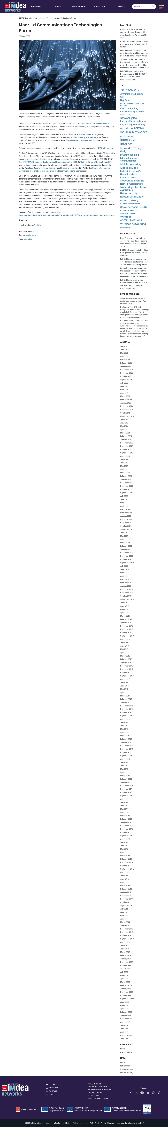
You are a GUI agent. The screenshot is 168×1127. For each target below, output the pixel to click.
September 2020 (127, 563)
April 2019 (124, 613)
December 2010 (126, 929)
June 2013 (124, 846)
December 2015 (126, 746)
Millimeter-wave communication (128, 159)
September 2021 (127, 529)
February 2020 (126, 583)
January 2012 (125, 892)
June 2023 (124, 463)
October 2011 (125, 902)
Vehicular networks (128, 214)
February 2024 (126, 436)
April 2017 (124, 693)
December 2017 (126, 666)
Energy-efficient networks (133, 121)
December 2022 (126, 483)
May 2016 (124, 729)
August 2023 (125, 456)
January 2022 (125, 516)
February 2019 (126, 619)
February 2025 (126, 400)
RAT (91, 1123)
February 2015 (126, 779)
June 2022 (124, 499)
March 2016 (125, 736)
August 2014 (125, 799)
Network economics (128, 177)
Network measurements (131, 184)
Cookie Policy (100, 1123)
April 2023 (124, 469)
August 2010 (125, 942)
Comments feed (126, 1069)
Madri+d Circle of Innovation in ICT (95, 162)
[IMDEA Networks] (15, 7)
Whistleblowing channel (98, 1099)
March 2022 (125, 509)
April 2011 (124, 919)
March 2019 (125, 616)
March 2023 (125, 473)
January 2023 (125, 479)
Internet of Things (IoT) (131, 150)
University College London (82, 140)
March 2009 (125, 982)
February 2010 (126, 955)
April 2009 (124, 979)
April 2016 (124, 732)
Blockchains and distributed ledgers (132, 104)
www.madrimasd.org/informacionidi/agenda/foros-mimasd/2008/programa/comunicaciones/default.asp (67, 215)
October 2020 (125, 559)
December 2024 (126, 406)
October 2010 (125, 936)
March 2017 (125, 696)
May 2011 (124, 916)
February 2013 (126, 859)
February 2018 (126, 659)
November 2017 (126, 669)
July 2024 (124, 420)
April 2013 (124, 852)
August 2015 (125, 759)
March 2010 (125, 952)
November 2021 (126, 523)
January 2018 (125, 663)
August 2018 (125, 639)
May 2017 (124, 689)
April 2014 (124, 812)
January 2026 (125, 366)
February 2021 (126, 546)
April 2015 (124, 772)
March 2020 (125, 579)
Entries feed (125, 1066)
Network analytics (128, 174)
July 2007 (124, 1025)
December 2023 (126, 443)
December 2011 (126, 896)
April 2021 (124, 539)
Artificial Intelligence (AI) (131, 95)
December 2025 (126, 370)
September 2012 (127, 869)
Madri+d (37, 225)
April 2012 (124, 882)
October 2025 (125, 376)
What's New (78, 6)
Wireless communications (131, 218)
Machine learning (129, 154)
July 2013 (124, 842)
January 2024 (125, 440)
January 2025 (125, 403)
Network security (128, 193)
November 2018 (126, 629)
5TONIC (131, 90)
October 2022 (125, 489)
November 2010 (126, 932)
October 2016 (125, 712)
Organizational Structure (99, 1090)
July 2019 (124, 603)
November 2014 (126, 789)
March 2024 (125, 433)
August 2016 (125, 719)
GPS (121, 128)
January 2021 (125, 549)
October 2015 (125, 752)
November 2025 (126, 373)
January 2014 (125, 822)
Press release (126, 1052)
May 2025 (124, 390)
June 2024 (124, 423)
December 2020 (126, 553)
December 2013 (126, 826)
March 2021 (125, 543)
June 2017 (124, 686)
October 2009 (125, 965)
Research (37, 6)
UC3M (144, 207)
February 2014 (126, 819)
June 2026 (124, 350)
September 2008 (127, 999)
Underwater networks (129, 210)
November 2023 (126, 446)
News (36, 18)
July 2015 (124, 762)
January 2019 (125, 623)
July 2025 (124, 383)
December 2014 (126, 786)
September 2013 (127, 836)
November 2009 (126, 962)
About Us (99, 6)
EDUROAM (53, 1091)
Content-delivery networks (132, 112)
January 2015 (125, 782)
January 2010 (125, 959)
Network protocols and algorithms (133, 189)
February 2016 (126, 739)
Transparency (93, 1096)
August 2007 (125, 1022)
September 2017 (127, 676)
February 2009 (126, 985)
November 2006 (126, 1035)
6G (139, 90)
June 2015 (124, 766)
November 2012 (126, 862)
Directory (53, 1088)
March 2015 (125, 776)
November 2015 (126, 749)
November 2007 (126, 1019)
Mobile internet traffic (130, 171)
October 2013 (125, 832)
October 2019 (125, 596)
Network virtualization (132, 196)
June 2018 (124, 646)
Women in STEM (126, 228)
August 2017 (125, 679)
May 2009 (124, 975)
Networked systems (132, 180)
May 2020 (124, 573)
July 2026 (124, 346)
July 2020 (124, 566)
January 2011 (125, 926)
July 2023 (124, 459)
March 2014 (125, 816)
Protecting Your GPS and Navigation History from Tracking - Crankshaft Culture (134, 309)
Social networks (129, 207)
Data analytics (128, 118)
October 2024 (125, 413)
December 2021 (126, 519)
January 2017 (125, 702)
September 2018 (127, 636)
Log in (122, 1063)
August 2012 (125, 872)
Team (58, 6)
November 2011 (126, 899)
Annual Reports (94, 1093)
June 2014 (124, 806)
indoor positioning (127, 136)
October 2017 (125, 673)
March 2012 (125, 886)
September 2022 (127, 493)
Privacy (134, 200)
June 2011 (124, 912)
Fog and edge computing (132, 124)
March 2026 (125, 360)
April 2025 (124, 393)
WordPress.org (126, 1072)
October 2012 (125, 866)
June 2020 (124, 569)
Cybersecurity (125, 115)
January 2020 (125, 586)
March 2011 (125, 922)
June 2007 (124, 1029)
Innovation (28, 239)
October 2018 (125, 633)
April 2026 (124, 356)
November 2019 (126, 593)
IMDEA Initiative (134, 127)
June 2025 (124, 386)
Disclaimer (83, 1123)
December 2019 (126, 589)
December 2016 (126, 706)
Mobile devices (129, 167)
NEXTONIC (124, 200)
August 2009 (125, 969)
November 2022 (126, 486)
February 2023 (126, 476)
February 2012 (126, 889)
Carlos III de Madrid (100, 123)
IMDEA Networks (105, 148)
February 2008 (126, 1012)
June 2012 (124, 879)
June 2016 (124, 726)
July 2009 (124, 972)
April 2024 (124, 430)
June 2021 (124, 533)
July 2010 (124, 946)
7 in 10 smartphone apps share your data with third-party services (134, 314)
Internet (126, 144)
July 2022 (124, 496)
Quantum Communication (130, 204)
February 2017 (126, 699)
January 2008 (125, 1015)
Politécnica (83, 123)
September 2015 (127, 756)
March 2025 (125, 396)
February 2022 (126, 513)
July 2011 (124, 909)
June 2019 (124, 606)
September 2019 (127, 599)
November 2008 (126, 992)
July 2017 (124, 683)
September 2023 (127, 453)
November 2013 (126, 829)
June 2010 (124, 949)
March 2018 (125, 656)
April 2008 (124, 1009)
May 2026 (124, 353)
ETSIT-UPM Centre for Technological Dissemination (46, 162)
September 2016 (127, 716)
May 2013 (124, 849)
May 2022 (124, 503)
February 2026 (126, 363)
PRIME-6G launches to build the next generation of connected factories (134, 44)
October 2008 (125, 995)
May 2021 (124, 536)
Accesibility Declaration (55, 1123)
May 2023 (124, 466)
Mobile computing (130, 164)
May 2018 (124, 649)
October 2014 (125, 792)
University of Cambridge (87, 137)
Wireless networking (133, 223)
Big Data (125, 100)
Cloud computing (129, 108)
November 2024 (126, 410)
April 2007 (124, 1032)
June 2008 (124, 1002)
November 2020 (126, 556)
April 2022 (124, 506)
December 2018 (126, 626)
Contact (52, 1084)
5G (122, 90)
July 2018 (124, 643)
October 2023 (125, 450)
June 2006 (124, 1039)
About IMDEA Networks (97, 1087)
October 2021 (125, 526)
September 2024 (127, 416)
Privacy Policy (72, 1123)
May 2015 (124, 769)
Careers (121, 6)
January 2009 (125, 989)
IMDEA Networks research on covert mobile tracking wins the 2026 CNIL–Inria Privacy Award (134, 53)
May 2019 (124, 609)
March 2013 (125, 856)
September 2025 (127, 380)
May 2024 (124, 426)
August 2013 (125, 839)
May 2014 (124, 809)
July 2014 (124, 802)
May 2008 (124, 1005)
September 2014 (127, 796)
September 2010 (127, 939)
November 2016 (126, 709)
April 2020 (124, 576)
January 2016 (125, 742)
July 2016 (124, 722)
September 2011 (127, 906)
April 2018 (124, 653)
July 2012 (124, 876)
